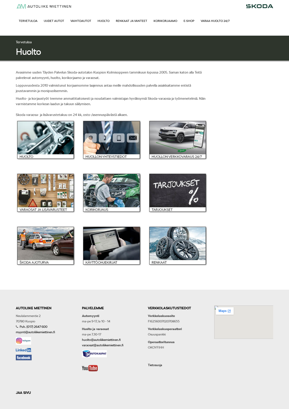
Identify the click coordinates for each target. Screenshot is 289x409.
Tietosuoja (155, 365)
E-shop (189, 21)
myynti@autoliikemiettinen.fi (35, 332)
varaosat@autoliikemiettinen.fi (103, 345)
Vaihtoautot (80, 21)
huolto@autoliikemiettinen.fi (101, 340)
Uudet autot (54, 21)
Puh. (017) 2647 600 (33, 326)
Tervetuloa (28, 21)
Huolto (104, 21)
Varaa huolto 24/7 (215, 21)
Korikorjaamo (165, 21)
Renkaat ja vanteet (131, 21)
